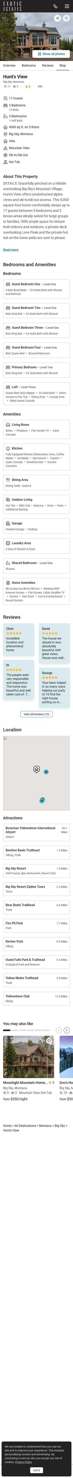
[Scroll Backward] (59, 1030)
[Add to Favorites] (66, 18)
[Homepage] (12, 6)
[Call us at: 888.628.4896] (55, 6)
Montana (18, 81)
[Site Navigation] (67, 6)
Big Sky (7, 81)
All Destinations (25, 1126)
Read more (10, 250)
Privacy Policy (23, 1462)
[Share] (57, 18)
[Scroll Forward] (67, 1030)
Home (7, 1126)
